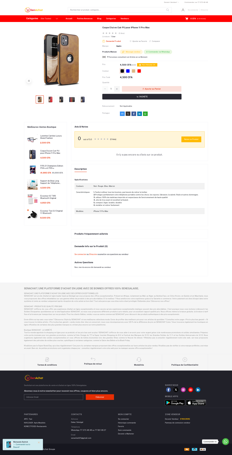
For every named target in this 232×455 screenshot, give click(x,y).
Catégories (111, 19)
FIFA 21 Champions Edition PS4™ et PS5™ (51, 167)
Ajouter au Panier (152, 89)
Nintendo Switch (20, 442)
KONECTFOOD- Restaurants (35, 426)
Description (81, 169)
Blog (99, 19)
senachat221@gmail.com (81, 438)
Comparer (155, 41)
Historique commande (127, 423)
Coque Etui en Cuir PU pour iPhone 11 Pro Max (50, 152)
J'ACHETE (143, 97)
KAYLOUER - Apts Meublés (34, 423)
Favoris (121, 426)
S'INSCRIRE (185, 419)
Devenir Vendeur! (170, 2)
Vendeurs (125, 19)
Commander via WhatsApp (159, 52)
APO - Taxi (28, 419)
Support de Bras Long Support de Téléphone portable (49, 182)
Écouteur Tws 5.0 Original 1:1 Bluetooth (51, 212)
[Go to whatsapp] (225, 441)
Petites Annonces (85, 19)
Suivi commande (124, 430)
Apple (118, 46)
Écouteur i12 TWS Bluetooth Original (48, 197)
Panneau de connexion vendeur (177, 423)
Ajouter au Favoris (139, 41)
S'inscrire (204, 10)
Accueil (69, 19)
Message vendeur (132, 52)
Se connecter (193, 10)
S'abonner (100, 397)
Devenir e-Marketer (126, 434)
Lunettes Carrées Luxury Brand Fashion (51, 137)
